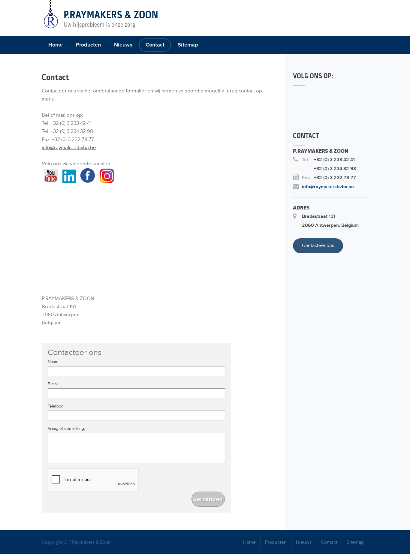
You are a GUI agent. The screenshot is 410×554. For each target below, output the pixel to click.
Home (55, 45)
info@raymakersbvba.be (69, 148)
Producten (88, 45)
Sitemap (188, 45)
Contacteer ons (318, 245)
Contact (155, 45)
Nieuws (123, 45)
